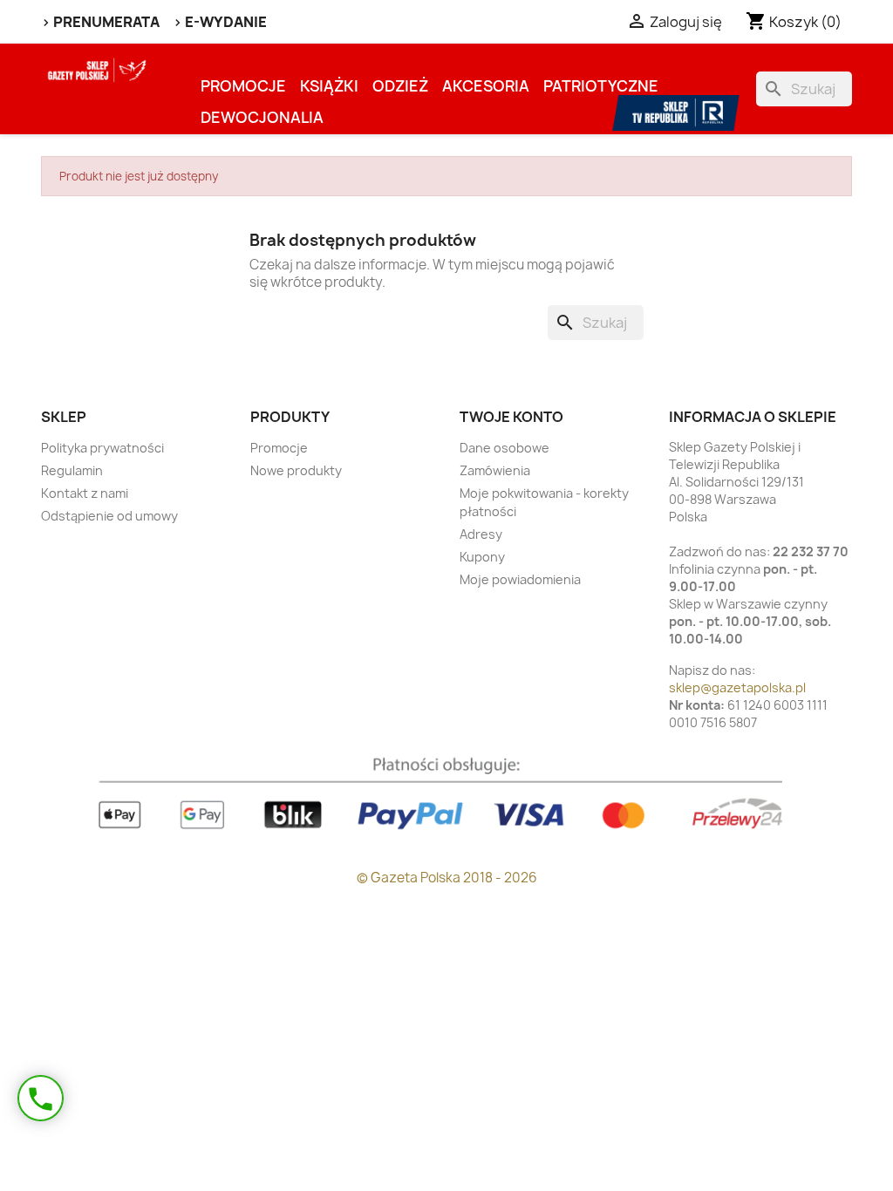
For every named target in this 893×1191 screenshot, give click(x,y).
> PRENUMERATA (100, 21)
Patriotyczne (600, 86)
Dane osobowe (504, 447)
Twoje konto (511, 416)
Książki (329, 86)
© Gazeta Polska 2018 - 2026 (447, 877)
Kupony (482, 556)
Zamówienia (495, 470)
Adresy (481, 534)
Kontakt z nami (84, 493)
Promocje (243, 86)
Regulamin (72, 470)
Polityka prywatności (102, 447)
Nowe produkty (296, 470)
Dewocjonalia (262, 117)
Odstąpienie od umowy (109, 515)
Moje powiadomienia (520, 579)
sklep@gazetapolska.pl (737, 687)
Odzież (400, 86)
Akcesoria (485, 86)
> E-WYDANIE (220, 21)
